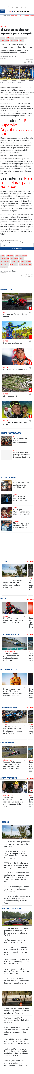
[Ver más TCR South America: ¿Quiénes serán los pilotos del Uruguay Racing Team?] (14, 643)
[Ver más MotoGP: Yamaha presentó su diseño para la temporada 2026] (14, 608)
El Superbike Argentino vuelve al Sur (17, 127)
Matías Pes (4, 267)
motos (21, 40)
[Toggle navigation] (2, 11)
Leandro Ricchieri (26, 261)
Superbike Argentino (21, 38)
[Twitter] (13, 7)
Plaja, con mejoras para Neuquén (16, 182)
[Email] (25, 7)
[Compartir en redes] (30, 312)
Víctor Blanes (4, 264)
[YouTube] (17, 7)
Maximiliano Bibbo (9, 56)
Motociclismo (10, 38)
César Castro (13, 264)
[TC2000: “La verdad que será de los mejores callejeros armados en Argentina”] (17, 832)
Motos (3, 38)
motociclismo (14, 40)
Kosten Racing (15, 261)
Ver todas (30, 561)
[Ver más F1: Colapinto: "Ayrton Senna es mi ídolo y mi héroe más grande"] (6, 512)
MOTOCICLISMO (5, 261)
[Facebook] (8, 7)
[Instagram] (21, 7)
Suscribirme (17, 248)
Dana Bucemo (5, 40)
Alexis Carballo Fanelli (25, 264)
